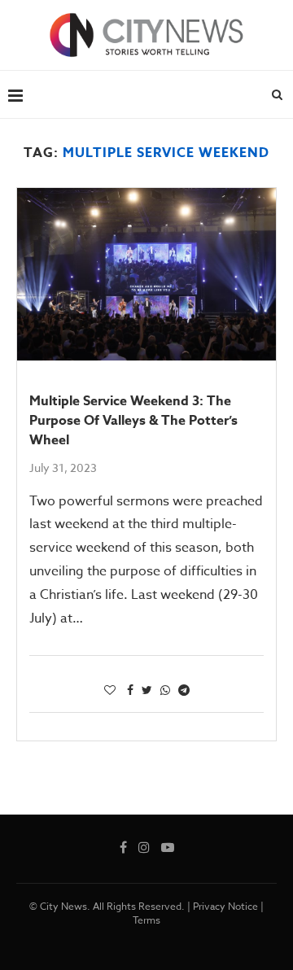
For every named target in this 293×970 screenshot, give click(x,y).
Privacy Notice (225, 906)
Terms (146, 920)
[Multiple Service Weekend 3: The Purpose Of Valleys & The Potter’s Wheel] (146, 274)
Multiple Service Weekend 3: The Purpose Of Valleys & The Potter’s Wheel (133, 420)
